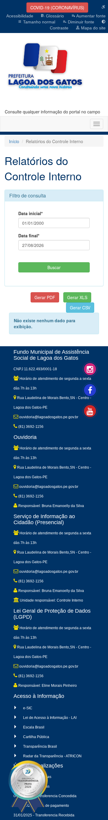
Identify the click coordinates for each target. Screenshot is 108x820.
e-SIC (27, 708)
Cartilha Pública (36, 737)
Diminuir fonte (80, 22)
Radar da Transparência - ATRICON (52, 756)
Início (14, 141)
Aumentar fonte (90, 16)
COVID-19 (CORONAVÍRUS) (57, 8)
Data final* (28, 236)
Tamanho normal (38, 22)
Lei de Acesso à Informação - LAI (49, 718)
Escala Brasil (33, 727)
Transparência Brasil (40, 746)
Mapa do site (93, 28)
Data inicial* (30, 213)
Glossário (54, 16)
